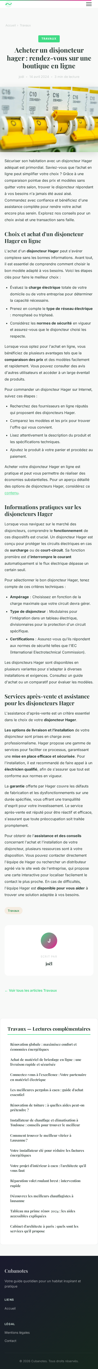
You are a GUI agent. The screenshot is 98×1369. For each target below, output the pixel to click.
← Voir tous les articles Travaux (31, 990)
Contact (10, 1341)
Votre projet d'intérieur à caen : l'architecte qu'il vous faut (48, 1168)
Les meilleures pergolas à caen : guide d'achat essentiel (46, 1092)
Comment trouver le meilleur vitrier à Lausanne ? (40, 1137)
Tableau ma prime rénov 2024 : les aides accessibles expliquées (42, 1213)
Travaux (25, 25)
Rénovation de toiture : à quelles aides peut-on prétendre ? (47, 1107)
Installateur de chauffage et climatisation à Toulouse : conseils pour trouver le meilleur (45, 1122)
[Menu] (88, 4)
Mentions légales (17, 1332)
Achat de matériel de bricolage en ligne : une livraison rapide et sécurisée (45, 1062)
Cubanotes (16, 1270)
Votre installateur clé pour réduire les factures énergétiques (47, 1152)
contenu (11, 492)
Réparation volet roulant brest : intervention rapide (45, 1183)
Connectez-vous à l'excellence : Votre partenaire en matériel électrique (48, 1077)
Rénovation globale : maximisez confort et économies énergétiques (43, 1046)
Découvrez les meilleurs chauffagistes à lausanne (41, 1198)
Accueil (10, 25)
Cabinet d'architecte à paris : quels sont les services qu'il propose (44, 1228)
